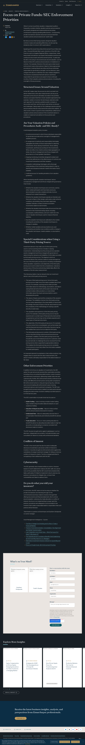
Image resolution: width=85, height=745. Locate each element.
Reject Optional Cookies (64, 741)
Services (38, 5)
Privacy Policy (57, 617)
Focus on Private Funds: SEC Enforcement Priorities (41, 545)
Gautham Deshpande (9, 32)
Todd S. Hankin (8, 33)
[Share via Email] (12, 37)
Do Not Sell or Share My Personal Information (58, 735)
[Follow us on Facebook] (73, 729)
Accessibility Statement (45, 735)
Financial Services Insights (21, 11)
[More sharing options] (14, 37)
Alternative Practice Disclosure (8, 735)
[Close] (83, 742)
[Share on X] (8, 37)
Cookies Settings (54, 741)
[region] (42, 742)
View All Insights (10, 692)
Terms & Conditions (36, 735)
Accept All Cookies (75, 741)
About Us (77, 5)
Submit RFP (18, 729)
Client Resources (72, 1)
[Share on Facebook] (10, 37)
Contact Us (61, 1)
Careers (66, 1)
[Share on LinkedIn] (6, 37)
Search (80, 1)
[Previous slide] (4, 689)
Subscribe (20, 718)
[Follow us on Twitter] (69, 729)
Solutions (58, 5)
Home (5, 11)
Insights (68, 5)
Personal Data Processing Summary (26, 735)
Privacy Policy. (27, 743)
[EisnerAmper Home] (11, 5)
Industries (48, 5)
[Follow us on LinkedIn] (65, 729)
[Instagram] (80, 729)
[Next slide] (9, 689)
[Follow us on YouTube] (76, 729)
